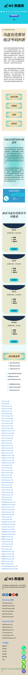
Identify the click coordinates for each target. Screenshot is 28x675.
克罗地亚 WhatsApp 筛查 (7, 462)
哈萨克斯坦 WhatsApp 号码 (8, 522)
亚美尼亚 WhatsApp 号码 (7, 430)
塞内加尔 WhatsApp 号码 (7, 551)
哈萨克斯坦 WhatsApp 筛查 (8, 524)
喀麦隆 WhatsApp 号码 (7, 536)
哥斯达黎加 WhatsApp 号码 (8, 531)
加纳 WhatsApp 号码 (6, 475)
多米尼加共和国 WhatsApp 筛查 (9, 568)
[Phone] (24, 648)
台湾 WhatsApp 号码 (6, 517)
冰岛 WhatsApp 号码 (6, 465)
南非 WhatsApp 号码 (6, 485)
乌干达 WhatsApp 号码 (7, 421)
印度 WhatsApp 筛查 (6, 499)
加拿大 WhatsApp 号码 (7, 470)
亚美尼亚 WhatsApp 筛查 (7, 433)
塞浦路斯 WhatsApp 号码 (7, 556)
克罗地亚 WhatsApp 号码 (7, 460)
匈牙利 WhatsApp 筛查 (7, 482)
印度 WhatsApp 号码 (6, 497)
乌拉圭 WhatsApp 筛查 (7, 428)
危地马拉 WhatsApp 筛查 (7, 509)
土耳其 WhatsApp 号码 (7, 541)
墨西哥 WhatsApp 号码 (7, 561)
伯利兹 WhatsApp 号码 (7, 445)
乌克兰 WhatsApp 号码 (7, 416)
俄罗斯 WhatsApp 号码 (7, 450)
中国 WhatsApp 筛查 (6, 408)
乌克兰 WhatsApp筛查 (7, 418)
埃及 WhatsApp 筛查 (6, 549)
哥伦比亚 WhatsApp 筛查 (7, 529)
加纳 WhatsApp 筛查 (6, 477)
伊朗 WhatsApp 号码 (6, 440)
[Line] (24, 666)
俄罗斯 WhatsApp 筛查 (7, 453)
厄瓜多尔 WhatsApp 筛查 (7, 514)
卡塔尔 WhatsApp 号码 (7, 490)
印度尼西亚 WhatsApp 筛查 (8, 504)
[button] (14, 19)
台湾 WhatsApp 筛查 (6, 519)
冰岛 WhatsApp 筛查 (6, 467)
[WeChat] (24, 662)
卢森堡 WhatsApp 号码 (7, 495)
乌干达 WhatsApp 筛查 (7, 423)
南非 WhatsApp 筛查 (6, 487)
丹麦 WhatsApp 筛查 (6, 413)
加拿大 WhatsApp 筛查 (7, 472)
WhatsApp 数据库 (14, 669)
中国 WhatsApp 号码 (6, 406)
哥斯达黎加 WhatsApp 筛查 (8, 534)
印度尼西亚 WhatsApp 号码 (8, 502)
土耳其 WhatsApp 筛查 (7, 544)
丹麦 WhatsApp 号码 (6, 411)
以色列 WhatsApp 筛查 (7, 438)
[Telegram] (24, 657)
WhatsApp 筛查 (5, 403)
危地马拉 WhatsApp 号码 (7, 507)
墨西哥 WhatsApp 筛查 (7, 563)
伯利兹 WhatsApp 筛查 (7, 448)
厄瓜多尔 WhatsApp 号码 (7, 512)
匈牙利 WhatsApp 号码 (7, 480)
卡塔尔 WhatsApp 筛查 (7, 492)
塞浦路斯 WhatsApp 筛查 (7, 559)
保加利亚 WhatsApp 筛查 (7, 458)
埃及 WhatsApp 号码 (6, 546)
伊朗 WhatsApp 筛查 (6, 443)
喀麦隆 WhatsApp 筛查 (7, 539)
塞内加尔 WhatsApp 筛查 (7, 554)
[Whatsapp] (24, 652)
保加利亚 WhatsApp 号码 (7, 455)
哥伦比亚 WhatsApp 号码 (7, 527)
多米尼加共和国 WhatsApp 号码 (9, 566)
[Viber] (24, 671)
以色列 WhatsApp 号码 (7, 435)
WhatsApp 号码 (5, 401)
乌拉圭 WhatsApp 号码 (7, 426)
